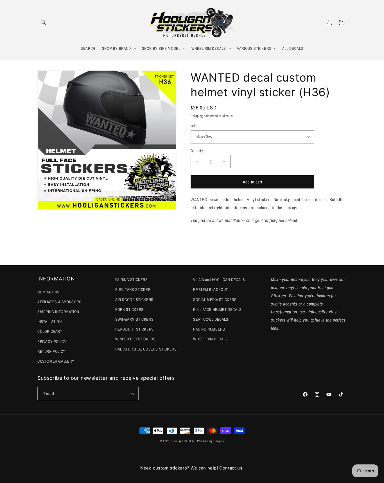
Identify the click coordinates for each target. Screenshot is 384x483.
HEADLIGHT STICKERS (134, 329)
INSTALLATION (49, 321)
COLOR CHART (49, 331)
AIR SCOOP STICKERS (134, 299)
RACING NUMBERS (209, 329)
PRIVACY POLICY (51, 341)
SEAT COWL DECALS (211, 319)
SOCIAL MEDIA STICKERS (215, 299)
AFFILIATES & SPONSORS (59, 301)
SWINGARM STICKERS (134, 319)
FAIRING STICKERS (131, 279)
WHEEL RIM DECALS (210, 339)
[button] (43, 22)
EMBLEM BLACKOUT (210, 289)
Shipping (197, 116)
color (194, 125)
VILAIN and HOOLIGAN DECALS (219, 279)
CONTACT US (48, 292)
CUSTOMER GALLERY (55, 361)
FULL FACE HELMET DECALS (217, 309)
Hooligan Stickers (183, 441)
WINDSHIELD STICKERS (135, 339)
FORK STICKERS (129, 309)
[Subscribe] (132, 393)
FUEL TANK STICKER (132, 289)
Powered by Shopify (210, 441)
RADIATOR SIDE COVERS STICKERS (146, 349)
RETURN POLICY (51, 351)
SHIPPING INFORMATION (58, 311)
